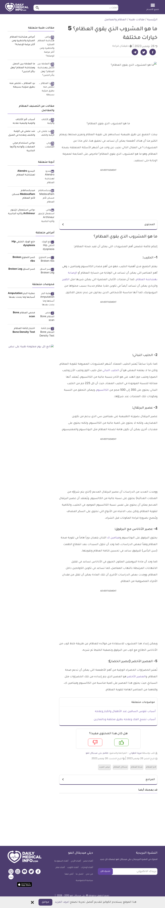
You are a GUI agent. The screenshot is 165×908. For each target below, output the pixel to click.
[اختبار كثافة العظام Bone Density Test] (45, 332)
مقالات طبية (137, 19)
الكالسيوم (102, 390)
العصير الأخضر (136, 676)
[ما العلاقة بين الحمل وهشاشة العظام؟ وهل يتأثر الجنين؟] (45, 70)
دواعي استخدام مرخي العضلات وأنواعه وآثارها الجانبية (22, 147)
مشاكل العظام (120, 767)
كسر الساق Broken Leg (21, 269)
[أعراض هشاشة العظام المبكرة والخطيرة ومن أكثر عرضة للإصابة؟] (45, 46)
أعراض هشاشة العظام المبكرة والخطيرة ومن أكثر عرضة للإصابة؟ (22, 41)
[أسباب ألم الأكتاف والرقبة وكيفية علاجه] (45, 122)
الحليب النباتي (111, 370)
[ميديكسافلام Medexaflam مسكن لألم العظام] (45, 196)
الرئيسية (152, 19)
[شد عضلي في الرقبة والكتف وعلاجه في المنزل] (45, 133)
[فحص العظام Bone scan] (45, 317)
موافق (45, 902)
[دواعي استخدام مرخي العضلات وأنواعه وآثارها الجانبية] (45, 145)
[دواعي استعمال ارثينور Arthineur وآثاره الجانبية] (45, 216)
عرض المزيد (104, 767)
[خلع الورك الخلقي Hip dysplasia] (45, 246)
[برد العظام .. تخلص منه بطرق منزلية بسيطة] (45, 89)
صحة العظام (137, 767)
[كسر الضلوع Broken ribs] (45, 259)
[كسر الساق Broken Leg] (45, 271)
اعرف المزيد (62, 902)
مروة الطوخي (135, 753)
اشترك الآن (105, 871)
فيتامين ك (113, 537)
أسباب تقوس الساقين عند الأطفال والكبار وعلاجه (125, 711)
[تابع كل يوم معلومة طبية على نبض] (31, 347)
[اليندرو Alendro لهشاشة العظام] (45, 177)
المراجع (150, 779)
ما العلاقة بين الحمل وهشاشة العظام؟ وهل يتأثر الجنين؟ (22, 68)
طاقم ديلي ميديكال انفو (97, 753)
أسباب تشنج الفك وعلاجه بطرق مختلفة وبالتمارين (125, 719)
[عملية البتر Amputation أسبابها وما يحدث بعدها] (45, 299)
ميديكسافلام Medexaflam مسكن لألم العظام (23, 194)
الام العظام (151, 767)
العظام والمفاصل (115, 19)
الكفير (65, 279)
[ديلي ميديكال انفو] (17, 7)
